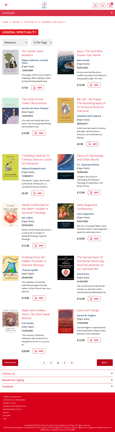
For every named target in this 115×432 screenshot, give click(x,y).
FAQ (4, 419)
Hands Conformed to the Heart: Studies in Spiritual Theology (35, 208)
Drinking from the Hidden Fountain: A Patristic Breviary (34, 261)
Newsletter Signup (13, 380)
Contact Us (8, 373)
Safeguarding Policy (12, 409)
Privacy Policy (9, 403)
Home (5, 22)
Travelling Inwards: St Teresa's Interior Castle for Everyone (37, 159)
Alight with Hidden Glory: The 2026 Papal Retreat (36, 314)
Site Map (6, 415)
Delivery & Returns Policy (14, 406)
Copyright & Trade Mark (14, 400)
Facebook (7, 386)
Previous (10, 362)
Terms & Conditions (12, 397)
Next (105, 362)
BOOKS (16, 22)
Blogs (6, 412)
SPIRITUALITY (31, 22)
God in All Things (88, 310)
